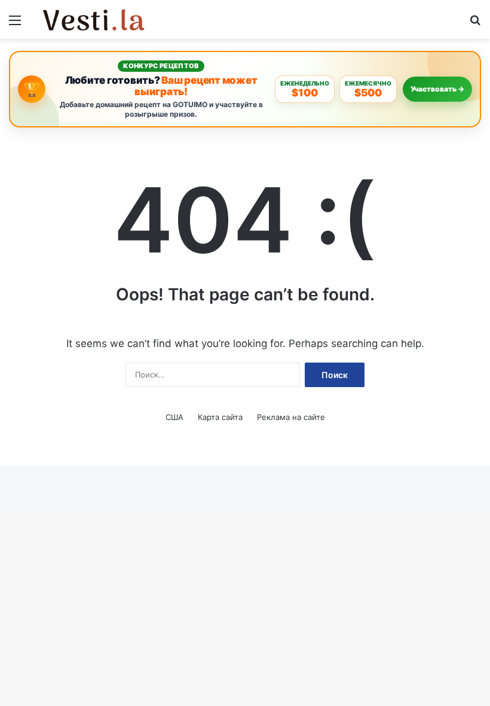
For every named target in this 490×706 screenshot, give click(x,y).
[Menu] (15, 24)
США (174, 417)
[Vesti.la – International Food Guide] (94, 19)
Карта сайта (220, 417)
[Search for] (475, 24)
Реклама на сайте (291, 417)
